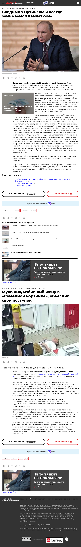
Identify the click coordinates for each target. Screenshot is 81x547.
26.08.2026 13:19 (7, 288)
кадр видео (5, 357)
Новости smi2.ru (9, 282)
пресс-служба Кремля (9, 73)
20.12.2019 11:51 (6, 8)
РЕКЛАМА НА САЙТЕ (26, 499)
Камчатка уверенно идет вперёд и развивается (26, 252)
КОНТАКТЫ (50, 499)
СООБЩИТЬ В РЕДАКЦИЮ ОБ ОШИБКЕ (66, 499)
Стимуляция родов (17, 245)
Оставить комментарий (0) (63, 194)
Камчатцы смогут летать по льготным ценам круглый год (30, 232)
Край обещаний (24, 186)
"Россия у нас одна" (25, 183)
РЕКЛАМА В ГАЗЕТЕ (39, 499)
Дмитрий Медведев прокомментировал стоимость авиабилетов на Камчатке (36, 239)
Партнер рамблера (38, 539)
